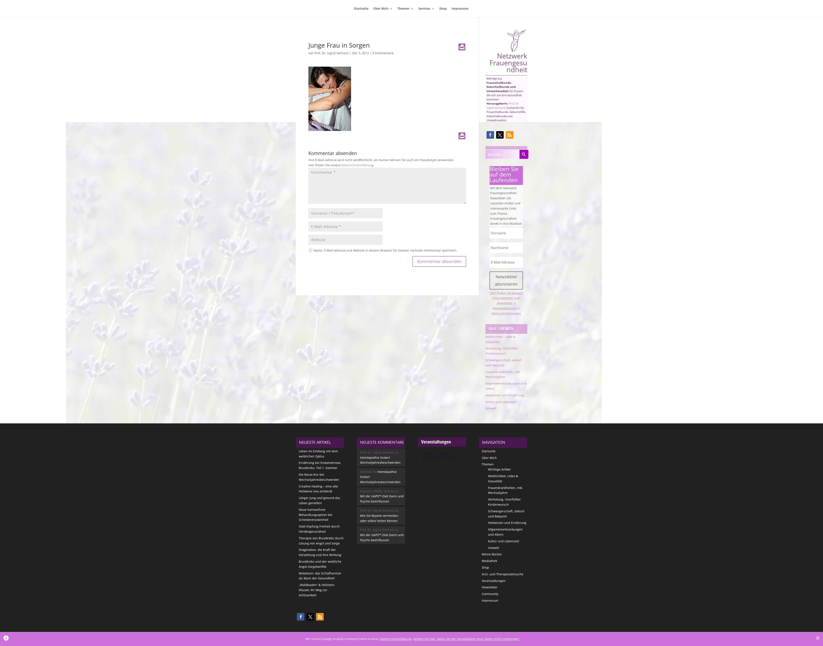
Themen (403, 8)
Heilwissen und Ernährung (504, 395)
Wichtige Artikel (499, 469)
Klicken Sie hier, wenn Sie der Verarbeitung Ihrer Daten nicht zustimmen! (466, 639)
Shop (443, 8)
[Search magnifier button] (523, 154)
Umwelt (490, 408)
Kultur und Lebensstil (501, 402)
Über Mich (380, 8)
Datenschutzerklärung (357, 165)
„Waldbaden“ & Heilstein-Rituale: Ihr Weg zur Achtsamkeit (317, 590)
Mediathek (489, 561)
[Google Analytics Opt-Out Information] (6, 639)
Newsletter (489, 587)
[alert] (442, 455)
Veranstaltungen (494, 581)
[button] (490, 135)
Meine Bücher (492, 554)
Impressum (460, 8)
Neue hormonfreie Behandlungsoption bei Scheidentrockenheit (315, 515)
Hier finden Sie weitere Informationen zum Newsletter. (506, 298)
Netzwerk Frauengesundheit (508, 62)
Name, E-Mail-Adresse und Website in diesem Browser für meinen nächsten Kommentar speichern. (385, 250)
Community (490, 594)
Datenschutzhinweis (506, 313)
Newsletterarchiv (505, 308)
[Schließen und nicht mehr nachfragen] (818, 639)
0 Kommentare (382, 53)
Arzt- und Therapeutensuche (502, 574)
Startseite (361, 8)
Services (424, 8)
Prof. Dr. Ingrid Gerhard (331, 53)
